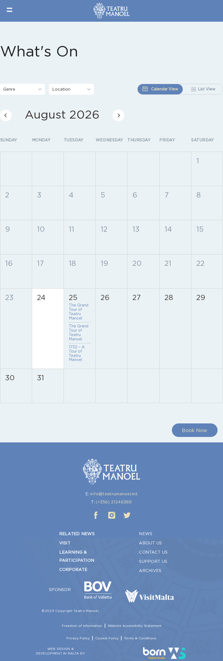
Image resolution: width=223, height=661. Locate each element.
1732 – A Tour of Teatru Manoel (77, 353)
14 (168, 229)
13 (136, 229)
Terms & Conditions (140, 638)
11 (71, 229)
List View (206, 89)
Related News (77, 533)
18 (72, 263)
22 (200, 263)
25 (73, 297)
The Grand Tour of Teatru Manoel (78, 311)
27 (136, 297)
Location (61, 89)
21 (168, 263)
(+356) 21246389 (114, 502)
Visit (65, 543)
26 (105, 297)
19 (104, 263)
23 (9, 297)
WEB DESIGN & (60, 648)
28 (169, 297)
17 (40, 263)
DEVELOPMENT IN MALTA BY (60, 653)
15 (200, 229)
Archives (150, 570)
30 (10, 377)
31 (40, 377)
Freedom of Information (82, 626)
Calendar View (164, 89)
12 (104, 229)
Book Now (194, 430)
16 (9, 263)
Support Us (153, 561)
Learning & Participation (76, 556)
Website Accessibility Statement (135, 626)
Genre (9, 89)
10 (41, 229)
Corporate (73, 569)
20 (137, 263)
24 (41, 297)
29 (200, 297)
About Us (150, 543)
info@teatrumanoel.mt (114, 493)
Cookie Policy (107, 638)
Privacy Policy (78, 638)
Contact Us (153, 552)
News (145, 533)
